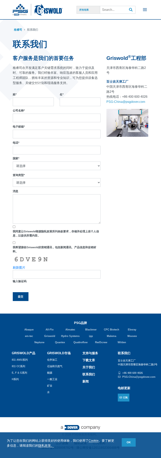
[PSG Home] (22, 10)
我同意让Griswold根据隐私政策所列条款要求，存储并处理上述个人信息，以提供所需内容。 (56, 233)
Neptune (39, 342)
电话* (16, 142)
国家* (16, 158)
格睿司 (18, 29)
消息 (15, 191)
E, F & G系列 (19, 372)
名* (61, 94)
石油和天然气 (54, 366)
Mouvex (132, 336)
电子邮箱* (19, 126)
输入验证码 (20, 281)
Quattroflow (80, 342)
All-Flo (50, 329)
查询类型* (19, 175)
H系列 (15, 379)
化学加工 (52, 359)
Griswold (49, 336)
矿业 (49, 385)
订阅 (125, 397)
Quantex (60, 342)
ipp (91, 336)
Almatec (70, 329)
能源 (49, 372)
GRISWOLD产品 (23, 353)
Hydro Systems (70, 336)
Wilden (122, 342)
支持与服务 (90, 353)
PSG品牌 (80, 323)
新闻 (85, 381)
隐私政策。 (46, 445)
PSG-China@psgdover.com (125, 101)
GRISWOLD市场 (59, 353)
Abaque (29, 329)
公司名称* (19, 110)
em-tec (29, 336)
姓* (14, 94)
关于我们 (88, 367)
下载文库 (88, 360)
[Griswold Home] (52, 9)
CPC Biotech (111, 329)
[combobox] (117, 10)
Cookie (94, 440)
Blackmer (91, 329)
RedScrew (101, 342)
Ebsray (132, 329)
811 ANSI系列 (20, 359)
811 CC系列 (18, 366)
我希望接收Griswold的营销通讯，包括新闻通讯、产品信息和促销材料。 (54, 249)
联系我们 (32, 29)
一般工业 (52, 379)
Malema (111, 336)
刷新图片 (19, 267)
